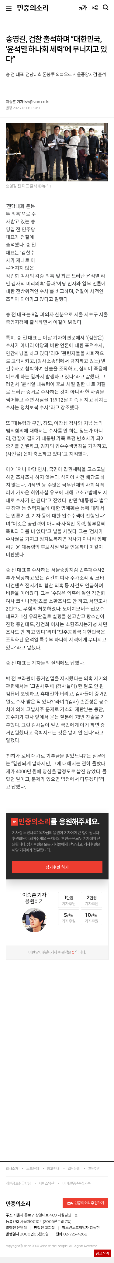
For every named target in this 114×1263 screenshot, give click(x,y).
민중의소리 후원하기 (89, 1203)
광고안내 (53, 1168)
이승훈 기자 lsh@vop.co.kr (28, 101)
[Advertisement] (57, 1002)
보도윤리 (32, 1168)
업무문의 (73, 1168)
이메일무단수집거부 (76, 1183)
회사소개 (12, 1168)
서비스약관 (46, 1183)
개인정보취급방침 (18, 1183)
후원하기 (94, 1168)
